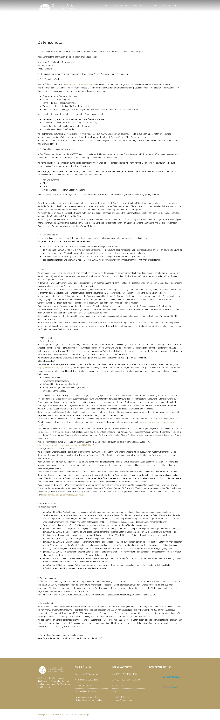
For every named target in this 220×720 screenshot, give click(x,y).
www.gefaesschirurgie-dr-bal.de (79, 84)
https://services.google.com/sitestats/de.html (62, 495)
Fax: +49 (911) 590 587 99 (85, 691)
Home (107, 6)
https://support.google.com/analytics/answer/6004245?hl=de (65, 445)
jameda (175, 687)
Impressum (152, 6)
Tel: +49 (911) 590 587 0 (85, 685)
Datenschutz (169, 6)
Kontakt (137, 6)
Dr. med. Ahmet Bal (171, 677)
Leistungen (120, 6)
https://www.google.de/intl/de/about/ (54, 368)
